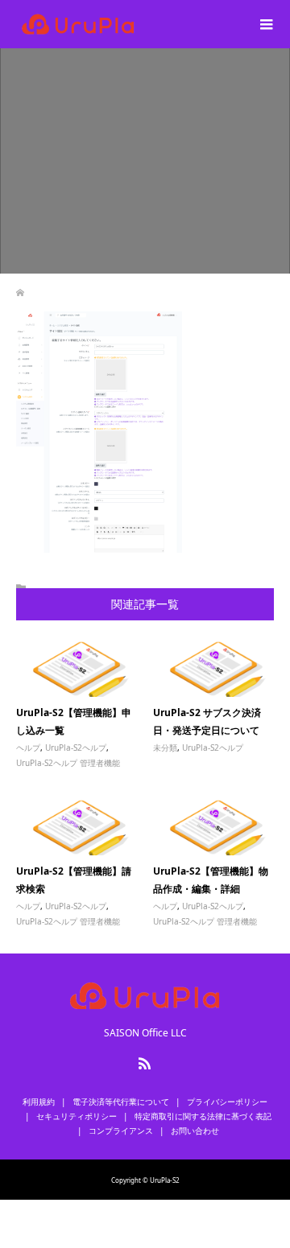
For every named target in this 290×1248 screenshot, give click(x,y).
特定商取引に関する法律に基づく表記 (203, 1116)
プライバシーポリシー (227, 1101)
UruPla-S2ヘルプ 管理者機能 (68, 762)
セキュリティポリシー (76, 1116)
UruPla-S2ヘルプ (75, 747)
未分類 (165, 747)
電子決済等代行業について (120, 1101)
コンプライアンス (121, 1130)
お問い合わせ (195, 1130)
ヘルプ (28, 747)
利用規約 (39, 1101)
